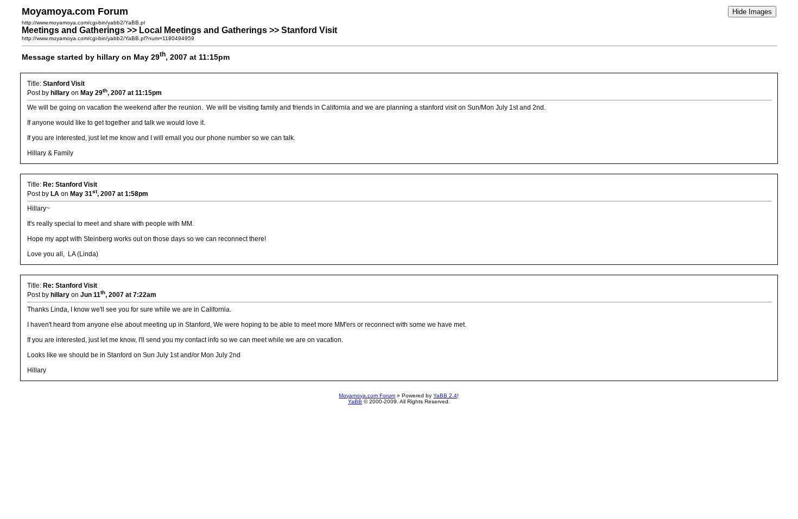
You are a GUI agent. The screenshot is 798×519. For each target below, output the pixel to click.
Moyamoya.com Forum (367, 395)
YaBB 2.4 (445, 395)
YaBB (355, 401)
